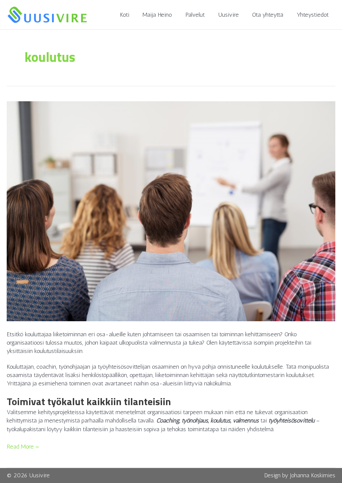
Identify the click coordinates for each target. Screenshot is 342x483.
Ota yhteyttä (267, 14)
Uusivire (228, 14)
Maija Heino (157, 14)
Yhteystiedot (313, 14)
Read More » (23, 446)
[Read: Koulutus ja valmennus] (171, 211)
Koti (124, 14)
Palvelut (195, 14)
